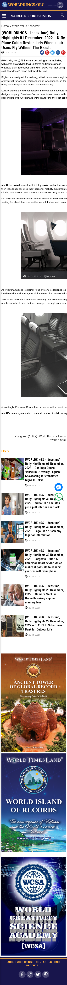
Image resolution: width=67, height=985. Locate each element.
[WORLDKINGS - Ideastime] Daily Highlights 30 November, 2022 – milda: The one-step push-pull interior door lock (44, 501)
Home (5, 25)
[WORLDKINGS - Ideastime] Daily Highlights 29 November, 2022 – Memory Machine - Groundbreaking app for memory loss (44, 594)
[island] (33, 802)
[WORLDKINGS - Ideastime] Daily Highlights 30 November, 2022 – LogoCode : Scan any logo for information (44, 529)
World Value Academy (26, 25)
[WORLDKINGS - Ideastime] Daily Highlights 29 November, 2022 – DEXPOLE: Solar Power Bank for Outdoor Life (44, 623)
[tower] (33, 702)
